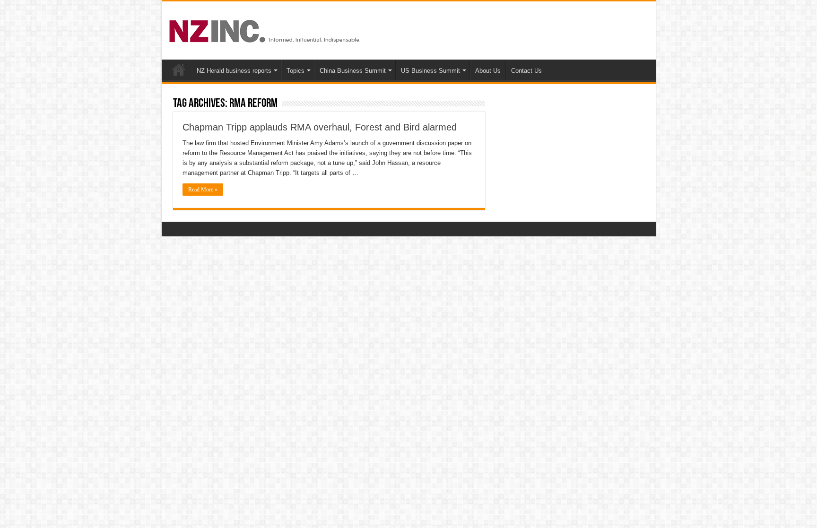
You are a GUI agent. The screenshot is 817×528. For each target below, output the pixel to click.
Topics (295, 70)
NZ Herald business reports (234, 70)
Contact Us (526, 70)
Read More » (202, 189)
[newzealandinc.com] (266, 29)
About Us (488, 70)
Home (178, 69)
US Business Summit (430, 70)
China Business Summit (353, 70)
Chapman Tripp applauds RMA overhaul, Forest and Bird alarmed (320, 127)
